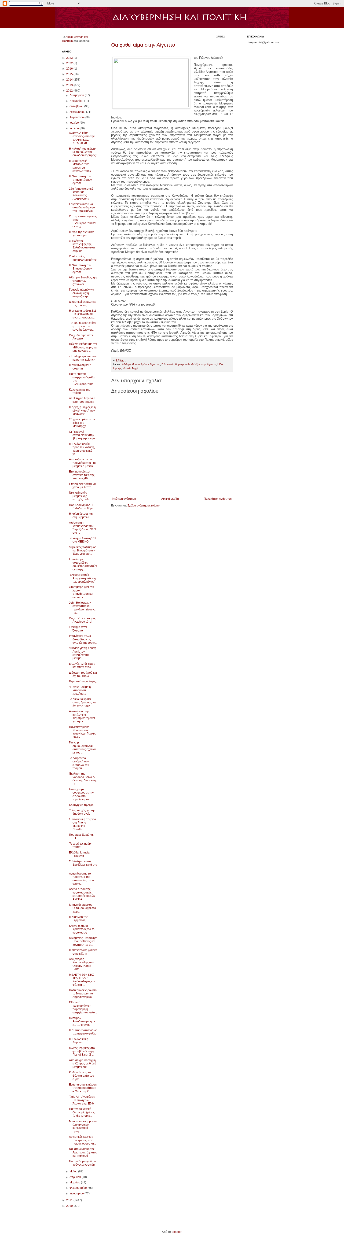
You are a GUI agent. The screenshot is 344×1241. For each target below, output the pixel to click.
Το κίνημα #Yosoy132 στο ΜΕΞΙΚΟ (82, 540)
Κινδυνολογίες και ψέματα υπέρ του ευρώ (81, 1076)
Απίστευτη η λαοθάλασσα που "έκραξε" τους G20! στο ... (82, 527)
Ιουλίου (75, 122)
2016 (69, 68)
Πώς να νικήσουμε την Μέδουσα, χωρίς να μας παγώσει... (83, 347)
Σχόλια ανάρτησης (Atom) (144, 505)
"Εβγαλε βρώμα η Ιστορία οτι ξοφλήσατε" (80, 690)
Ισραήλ (117, 368)
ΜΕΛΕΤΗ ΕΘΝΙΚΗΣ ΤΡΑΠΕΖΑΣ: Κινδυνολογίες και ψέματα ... (82, 979)
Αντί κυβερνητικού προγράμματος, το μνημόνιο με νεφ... (82, 463)
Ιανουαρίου (77, 1193)
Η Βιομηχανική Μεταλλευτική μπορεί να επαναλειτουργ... (81, 166)
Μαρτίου (75, 1182)
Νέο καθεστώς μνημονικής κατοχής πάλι (79, 496)
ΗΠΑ (220, 364)
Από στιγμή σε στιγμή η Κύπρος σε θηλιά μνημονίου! (82, 1064)
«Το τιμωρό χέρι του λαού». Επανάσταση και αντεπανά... (81, 592)
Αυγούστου (77, 117)
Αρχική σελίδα (170, 498)
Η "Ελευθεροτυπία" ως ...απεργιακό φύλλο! (83, 1032)
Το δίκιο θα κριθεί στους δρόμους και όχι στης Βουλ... (82, 703)
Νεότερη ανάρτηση (124, 498)
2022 (69, 63)
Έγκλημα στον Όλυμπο (78, 628)
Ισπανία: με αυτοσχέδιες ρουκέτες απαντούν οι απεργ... (83, 564)
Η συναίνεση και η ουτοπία (80, 366)
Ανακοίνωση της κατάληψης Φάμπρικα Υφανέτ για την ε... (82, 716)
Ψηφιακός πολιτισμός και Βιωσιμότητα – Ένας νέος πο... (82, 551)
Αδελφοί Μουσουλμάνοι (135, 364)
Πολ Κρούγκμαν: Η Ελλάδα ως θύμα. (81, 506)
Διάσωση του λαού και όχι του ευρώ (83, 674)
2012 (69, 90)
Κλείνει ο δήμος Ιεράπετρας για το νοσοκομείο (82, 929)
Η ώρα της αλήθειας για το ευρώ (81, 233)
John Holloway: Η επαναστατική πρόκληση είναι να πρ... (82, 607)
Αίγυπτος (155, 364)
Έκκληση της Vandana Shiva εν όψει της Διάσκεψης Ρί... (83, 778)
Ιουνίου (75, 128)
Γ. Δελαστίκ (167, 364)
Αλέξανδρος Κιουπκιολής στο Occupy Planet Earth (81, 964)
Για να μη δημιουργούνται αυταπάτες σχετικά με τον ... (82, 747)
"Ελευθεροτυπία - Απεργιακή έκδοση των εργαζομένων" (82, 578)
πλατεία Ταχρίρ (130, 368)
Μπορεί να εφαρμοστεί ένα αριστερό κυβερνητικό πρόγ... (83, 1126)
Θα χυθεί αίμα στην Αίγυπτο (143, 45)
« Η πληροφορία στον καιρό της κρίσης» (82, 358)
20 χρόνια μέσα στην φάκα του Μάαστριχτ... (82, 423)
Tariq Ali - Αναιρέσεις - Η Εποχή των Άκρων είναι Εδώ (82, 1100)
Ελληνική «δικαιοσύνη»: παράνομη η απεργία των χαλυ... (83, 1007)
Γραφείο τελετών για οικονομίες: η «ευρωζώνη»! (81, 293)
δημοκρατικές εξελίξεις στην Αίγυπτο (195, 364)
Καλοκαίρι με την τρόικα (79, 391)
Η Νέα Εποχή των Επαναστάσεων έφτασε (80, 180)
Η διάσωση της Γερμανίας (78, 918)
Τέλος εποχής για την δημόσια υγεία (82, 812)
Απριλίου (76, 1177)
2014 (69, 79)
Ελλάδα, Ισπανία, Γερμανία (79, 854)
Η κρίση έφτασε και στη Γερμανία (81, 515)
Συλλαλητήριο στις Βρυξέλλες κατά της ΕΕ (83, 865)
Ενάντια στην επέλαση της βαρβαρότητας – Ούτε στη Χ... (83, 1088)
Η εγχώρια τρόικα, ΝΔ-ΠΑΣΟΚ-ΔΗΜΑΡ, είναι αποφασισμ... (83, 314)
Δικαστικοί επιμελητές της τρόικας (82, 303)
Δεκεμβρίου (77, 95)
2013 (69, 85)
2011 (69, 1200)
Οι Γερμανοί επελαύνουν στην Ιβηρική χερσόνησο (82, 435)
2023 (69, 57)
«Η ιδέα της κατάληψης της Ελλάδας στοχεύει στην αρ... (82, 246)
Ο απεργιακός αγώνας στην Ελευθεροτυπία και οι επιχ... (83, 221)
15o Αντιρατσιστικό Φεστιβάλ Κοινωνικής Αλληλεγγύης (81, 193)
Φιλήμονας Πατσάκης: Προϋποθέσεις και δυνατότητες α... (83, 941)
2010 (69, 1206)
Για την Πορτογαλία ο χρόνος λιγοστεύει (82, 1163)
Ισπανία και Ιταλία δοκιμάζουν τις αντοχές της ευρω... (83, 639)
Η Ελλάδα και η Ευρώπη (78, 1041)
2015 (69, 74)
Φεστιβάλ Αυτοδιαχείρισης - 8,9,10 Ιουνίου (82, 1021)
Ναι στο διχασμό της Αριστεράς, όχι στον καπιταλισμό (83, 1152)
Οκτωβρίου (77, 106)
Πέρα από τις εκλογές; (82, 681)
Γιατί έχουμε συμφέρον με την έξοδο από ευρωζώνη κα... (81, 794)
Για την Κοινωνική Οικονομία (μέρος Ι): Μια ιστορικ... (82, 1112)
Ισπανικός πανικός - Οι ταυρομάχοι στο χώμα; (82, 908)
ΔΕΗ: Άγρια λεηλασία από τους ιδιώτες (82, 400)
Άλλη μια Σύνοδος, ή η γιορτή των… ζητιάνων (83, 281)
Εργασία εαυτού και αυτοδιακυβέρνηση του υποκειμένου (82, 208)
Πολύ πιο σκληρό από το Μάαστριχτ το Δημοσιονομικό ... (83, 994)
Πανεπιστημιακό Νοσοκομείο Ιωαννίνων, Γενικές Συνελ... (82, 732)
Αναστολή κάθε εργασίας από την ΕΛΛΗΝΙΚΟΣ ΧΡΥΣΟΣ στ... (82, 138)
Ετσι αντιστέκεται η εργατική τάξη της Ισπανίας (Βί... (82, 475)
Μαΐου (74, 1171)
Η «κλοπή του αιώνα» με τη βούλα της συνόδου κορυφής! (82, 152)
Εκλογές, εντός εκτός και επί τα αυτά (82, 665)
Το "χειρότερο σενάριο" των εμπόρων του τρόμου (79, 763)
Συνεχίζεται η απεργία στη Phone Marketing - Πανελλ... (82, 824)
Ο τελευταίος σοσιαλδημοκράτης (83, 258)
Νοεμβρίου (77, 101)
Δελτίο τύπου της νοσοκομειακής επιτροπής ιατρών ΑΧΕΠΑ (82, 894)
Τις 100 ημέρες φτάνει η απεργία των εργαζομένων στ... (82, 326)
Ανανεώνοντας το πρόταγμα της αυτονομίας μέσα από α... (81, 878)
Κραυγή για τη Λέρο (81, 805)
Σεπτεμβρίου (78, 112)
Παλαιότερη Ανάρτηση (218, 498)
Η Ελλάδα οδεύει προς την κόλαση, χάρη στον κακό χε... (82, 449)
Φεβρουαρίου (79, 1187)
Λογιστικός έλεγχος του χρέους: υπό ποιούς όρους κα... (82, 1140)
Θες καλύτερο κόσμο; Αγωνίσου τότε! (82, 620)
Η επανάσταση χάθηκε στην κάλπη (83, 952)
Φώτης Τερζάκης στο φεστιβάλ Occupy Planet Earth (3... (82, 1051)
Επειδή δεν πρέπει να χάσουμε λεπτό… (82, 485)
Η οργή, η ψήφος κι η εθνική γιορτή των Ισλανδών (82, 411)
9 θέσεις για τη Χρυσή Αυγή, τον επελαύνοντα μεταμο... (82, 653)
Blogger (176, 1232)
